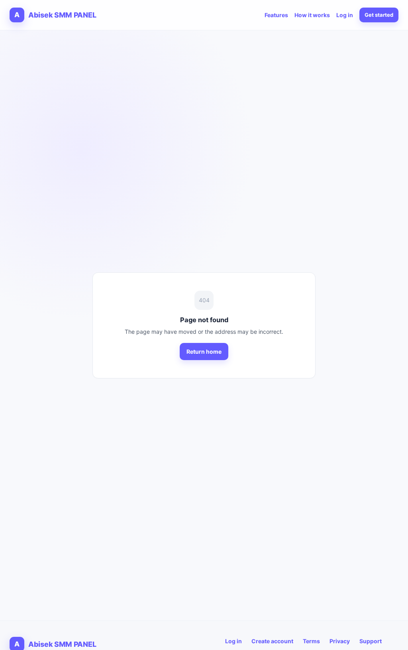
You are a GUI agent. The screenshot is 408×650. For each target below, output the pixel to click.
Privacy (340, 641)
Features (276, 15)
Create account (272, 641)
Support (370, 641)
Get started (379, 15)
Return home (204, 351)
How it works (312, 15)
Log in (344, 15)
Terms (311, 641)
